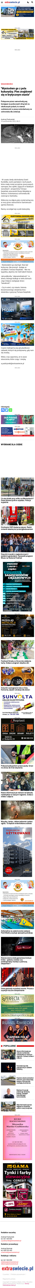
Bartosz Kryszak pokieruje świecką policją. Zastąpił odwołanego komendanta (23, 1093)
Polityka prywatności (18, 1274)
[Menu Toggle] (2, 2)
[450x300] (17, 309)
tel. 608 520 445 (6, 1250)
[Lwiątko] (17, 893)
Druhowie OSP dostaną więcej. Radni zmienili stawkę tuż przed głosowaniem (17, 528)
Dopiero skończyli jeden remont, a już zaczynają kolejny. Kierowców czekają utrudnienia (25, 1080)
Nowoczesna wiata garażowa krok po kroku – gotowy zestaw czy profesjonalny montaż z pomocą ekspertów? (16, 961)
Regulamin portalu (9, 1279)
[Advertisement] (17, 64)
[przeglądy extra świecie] (17, 626)
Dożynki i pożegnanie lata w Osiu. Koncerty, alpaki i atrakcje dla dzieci (15, 689)
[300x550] (17, 1190)
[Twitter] (6, 410)
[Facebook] (3, 410)
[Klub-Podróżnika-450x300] (17, 334)
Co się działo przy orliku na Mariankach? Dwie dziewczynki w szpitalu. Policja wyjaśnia (17, 500)
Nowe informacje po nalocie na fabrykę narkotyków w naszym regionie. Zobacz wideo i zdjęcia (17, 794)
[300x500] (17, 586)
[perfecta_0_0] (17, 1006)
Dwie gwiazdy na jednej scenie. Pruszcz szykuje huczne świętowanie (17, 989)
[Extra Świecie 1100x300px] (17, 419)
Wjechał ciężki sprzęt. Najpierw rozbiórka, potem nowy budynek (24, 1106)
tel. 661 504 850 (6, 1239)
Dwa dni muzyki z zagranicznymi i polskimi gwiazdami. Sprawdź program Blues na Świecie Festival (17, 556)
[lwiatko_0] (17, 251)
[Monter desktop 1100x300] (17, 431)
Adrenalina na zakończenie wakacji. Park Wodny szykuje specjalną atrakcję (17, 932)
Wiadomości (7, 84)
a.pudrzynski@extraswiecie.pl (11, 1241)
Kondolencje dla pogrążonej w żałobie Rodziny (24, 1067)
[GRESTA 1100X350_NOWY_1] (17, 34)
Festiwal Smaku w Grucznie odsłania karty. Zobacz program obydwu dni (16, 662)
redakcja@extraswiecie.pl (9, 1262)
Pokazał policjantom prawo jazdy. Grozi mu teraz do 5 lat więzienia (17, 767)
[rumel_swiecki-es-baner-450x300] (17, 1030)
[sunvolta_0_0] (17, 705)
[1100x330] (17, 12)
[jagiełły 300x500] (17, 852)
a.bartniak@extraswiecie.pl (10, 1252)
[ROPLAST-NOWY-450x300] (17, 729)
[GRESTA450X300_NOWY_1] (17, 226)
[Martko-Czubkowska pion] (17, 1138)
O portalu (6, 1274)
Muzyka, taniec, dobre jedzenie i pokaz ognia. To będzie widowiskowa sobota (16, 822)
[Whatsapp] (10, 410)
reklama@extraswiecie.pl (9, 1264)
